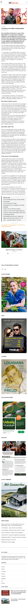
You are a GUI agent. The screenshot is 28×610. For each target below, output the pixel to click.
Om (2, 581)
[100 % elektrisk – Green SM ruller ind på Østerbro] (5, 601)
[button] (2, 242)
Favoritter (3, 576)
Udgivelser (3, 578)
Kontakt (3, 583)
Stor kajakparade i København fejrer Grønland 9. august (13, 530)
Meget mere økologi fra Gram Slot (14, 250)
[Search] (26, 2)
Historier (3, 573)
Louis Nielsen (4, 225)
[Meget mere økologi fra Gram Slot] (14, 239)
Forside (2, 566)
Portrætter (3, 571)
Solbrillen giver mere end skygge (8, 542)
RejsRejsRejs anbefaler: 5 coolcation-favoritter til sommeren (13, 537)
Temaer (2, 569)
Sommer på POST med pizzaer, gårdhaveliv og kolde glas (13, 535)
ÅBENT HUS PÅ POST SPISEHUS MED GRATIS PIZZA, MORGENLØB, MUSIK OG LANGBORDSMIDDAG (18, 592)
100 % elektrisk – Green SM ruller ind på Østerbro (11, 527)
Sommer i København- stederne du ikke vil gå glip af (12, 532)
